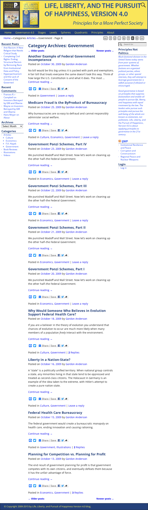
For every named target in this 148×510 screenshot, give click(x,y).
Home (8, 32)
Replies (73, 352)
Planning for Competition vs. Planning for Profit (67, 454)
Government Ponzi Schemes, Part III (57, 186)
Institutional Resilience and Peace (132, 146)
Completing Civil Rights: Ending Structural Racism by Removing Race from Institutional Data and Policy (13, 63)
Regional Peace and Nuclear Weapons (130, 158)
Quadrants (81, 32)
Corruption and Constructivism (128, 152)
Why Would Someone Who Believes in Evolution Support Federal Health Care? (67, 312)
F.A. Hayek (11, 143)
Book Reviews (10, 149)
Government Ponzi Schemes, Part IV (57, 144)
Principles (97, 32)
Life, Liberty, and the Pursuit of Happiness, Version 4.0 (132, 122)
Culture (44, 137)
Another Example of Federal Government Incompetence (61, 58)
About (110, 32)
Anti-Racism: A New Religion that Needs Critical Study (13, 50)
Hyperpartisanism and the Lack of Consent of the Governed (13, 78)
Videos (7, 155)
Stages (42, 32)
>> (142, 38)
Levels (53, 32)
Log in (124, 167)
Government (47, 95)
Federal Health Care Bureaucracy (55, 412)
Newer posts (105, 50)
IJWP (125, 141)
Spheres (66, 32)
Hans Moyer (10, 114)
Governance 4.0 (24, 32)
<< (105, 38)
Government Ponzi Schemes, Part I (56, 269)
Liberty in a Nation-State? (49, 359)
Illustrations (63, 447)
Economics (57, 137)
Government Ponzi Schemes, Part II (57, 227)
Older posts (36, 50)
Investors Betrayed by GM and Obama (13, 102)
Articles (31, 38)
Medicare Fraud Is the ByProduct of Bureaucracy (67, 102)
